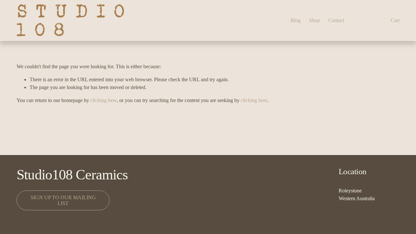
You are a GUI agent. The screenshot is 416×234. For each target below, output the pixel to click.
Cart (395, 20)
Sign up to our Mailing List (63, 200)
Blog (296, 20)
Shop (314, 20)
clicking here (103, 100)
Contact (336, 20)
